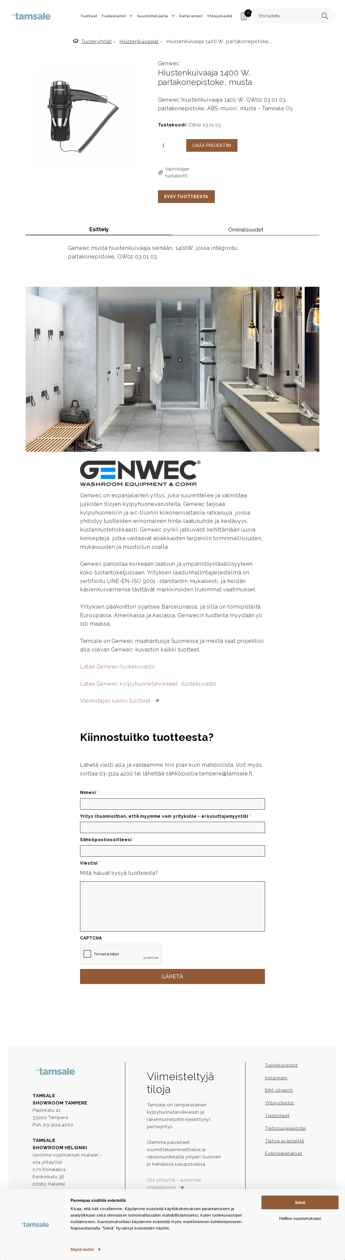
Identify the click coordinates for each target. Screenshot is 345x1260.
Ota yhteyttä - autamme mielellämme (174, 1183)
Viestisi (90, 863)
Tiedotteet (277, 1115)
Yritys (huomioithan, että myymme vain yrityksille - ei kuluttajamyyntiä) (165, 816)
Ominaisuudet (245, 229)
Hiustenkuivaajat (139, 41)
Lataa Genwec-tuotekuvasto (117, 666)
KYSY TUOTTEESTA (186, 196)
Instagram (276, 1078)
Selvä (300, 1202)
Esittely (99, 229)
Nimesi (89, 792)
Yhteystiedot (279, 1103)
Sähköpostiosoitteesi (107, 839)
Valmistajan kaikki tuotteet (116, 701)
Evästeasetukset (283, 1153)
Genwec (169, 63)
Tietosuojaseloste (285, 1128)
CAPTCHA (91, 938)
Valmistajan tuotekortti (177, 172)
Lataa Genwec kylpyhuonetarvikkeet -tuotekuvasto (148, 684)
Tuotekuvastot (281, 1065)
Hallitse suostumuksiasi (300, 1218)
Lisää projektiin (211, 145)
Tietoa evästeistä (284, 1141)
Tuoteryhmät (96, 41)
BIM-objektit (279, 1090)
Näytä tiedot (82, 1249)
